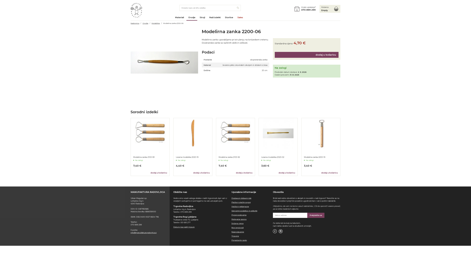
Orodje (191, 17)
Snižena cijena (237, 223)
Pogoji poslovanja (238, 215)
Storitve (229, 17)
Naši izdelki (215, 17)
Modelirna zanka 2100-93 (144, 157)
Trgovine (235, 236)
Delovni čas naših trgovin (184, 227)
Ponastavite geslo (239, 240)
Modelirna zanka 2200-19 (314, 157)
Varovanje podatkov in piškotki (244, 211)
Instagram (281, 231)
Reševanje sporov (239, 219)
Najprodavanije (237, 232)
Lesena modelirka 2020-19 (187, 157)
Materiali (179, 17)
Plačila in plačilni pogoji (241, 202)
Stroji (202, 17)
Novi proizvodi (237, 228)
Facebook (275, 231)
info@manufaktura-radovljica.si (144, 233)
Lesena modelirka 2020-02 (272, 157)
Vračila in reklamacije (240, 206)
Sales (240, 17)
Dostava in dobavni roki (241, 198)
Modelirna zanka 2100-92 (229, 157)
